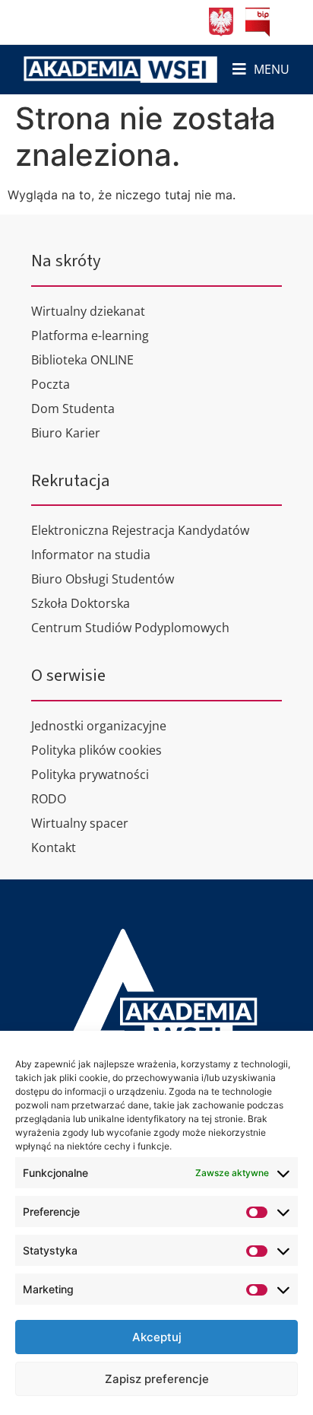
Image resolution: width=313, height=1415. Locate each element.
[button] (260, 69)
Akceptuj (157, 1337)
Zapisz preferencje (157, 1379)
